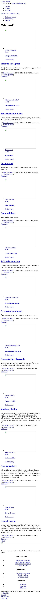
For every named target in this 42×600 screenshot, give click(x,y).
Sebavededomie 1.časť (12, 100)
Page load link (5, 596)
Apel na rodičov (10, 452)
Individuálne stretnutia (23, 560)
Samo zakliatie (9, 199)
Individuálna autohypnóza (23, 564)
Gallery (7, 52)
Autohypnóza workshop (23, 562)
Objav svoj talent (23, 565)
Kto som (23, 584)
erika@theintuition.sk (19, 3)
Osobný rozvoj (9, 59)
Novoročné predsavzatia (12, 345)
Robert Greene (9, 507)
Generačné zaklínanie (11, 297)
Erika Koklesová (8, 73)
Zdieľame (23, 588)
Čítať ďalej (4, 76)
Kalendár (23, 586)
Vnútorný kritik (9, 395)
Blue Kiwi (6, 593)
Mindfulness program (23, 573)
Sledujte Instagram (10, 50)
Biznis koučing (23, 575)
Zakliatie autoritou (10, 247)
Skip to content (5, 1)
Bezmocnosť (9, 150)
